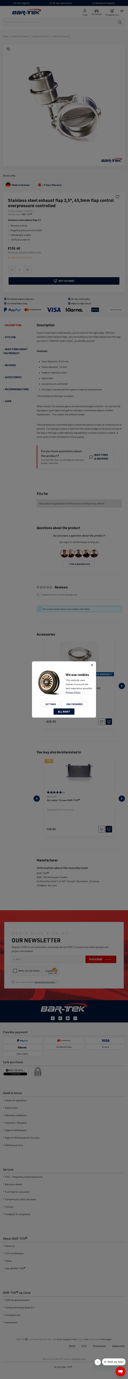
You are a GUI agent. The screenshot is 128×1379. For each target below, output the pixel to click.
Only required (74, 704)
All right (64, 711)
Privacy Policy (73, 692)
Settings (50, 704)
